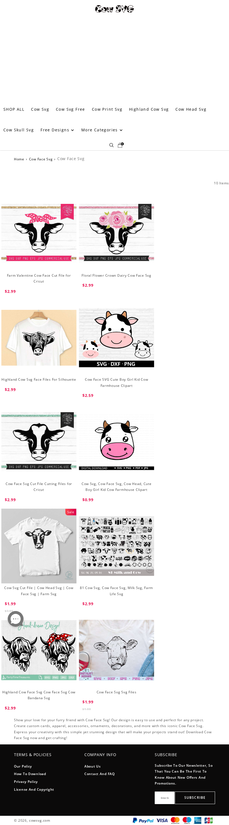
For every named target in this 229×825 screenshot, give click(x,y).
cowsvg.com (39, 820)
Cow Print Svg (107, 109)
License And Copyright (34, 789)
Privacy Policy (26, 781)
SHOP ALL (13, 109)
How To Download (30, 773)
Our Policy (23, 766)
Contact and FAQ (99, 773)
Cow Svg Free (70, 109)
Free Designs (55, 129)
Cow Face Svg (41, 159)
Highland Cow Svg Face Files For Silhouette (38, 379)
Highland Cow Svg (149, 109)
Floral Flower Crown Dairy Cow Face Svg (116, 275)
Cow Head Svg (190, 109)
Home (19, 159)
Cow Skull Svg (18, 129)
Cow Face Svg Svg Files (117, 692)
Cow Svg (40, 109)
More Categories (100, 129)
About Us (92, 766)
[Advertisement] (114, 57)
